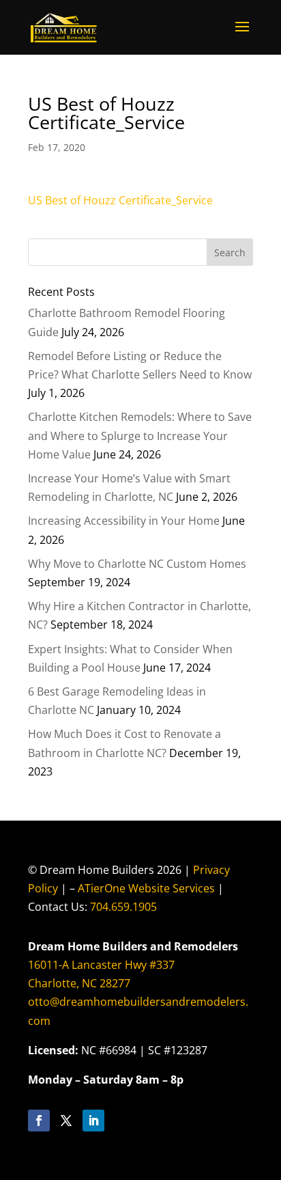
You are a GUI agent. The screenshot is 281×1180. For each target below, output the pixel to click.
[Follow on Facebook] (39, 1120)
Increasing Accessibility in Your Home (124, 520)
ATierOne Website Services (146, 888)
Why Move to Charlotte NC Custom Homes (137, 563)
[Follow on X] (66, 1120)
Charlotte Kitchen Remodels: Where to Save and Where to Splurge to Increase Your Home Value (140, 435)
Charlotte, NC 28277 (79, 983)
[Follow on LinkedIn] (93, 1120)
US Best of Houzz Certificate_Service (120, 200)
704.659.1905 (123, 906)
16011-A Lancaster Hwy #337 (101, 964)
